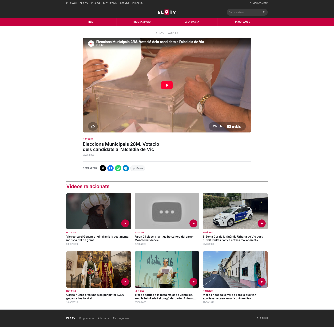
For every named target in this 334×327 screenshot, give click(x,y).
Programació (142, 21)
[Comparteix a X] (103, 168)
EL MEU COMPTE (258, 3)
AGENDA (124, 3)
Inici (91, 21)
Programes (242, 21)
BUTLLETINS (110, 3)
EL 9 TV (84, 3)
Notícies (173, 33)
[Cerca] (264, 12)
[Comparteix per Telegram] (126, 168)
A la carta (192, 21)
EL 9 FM (95, 3)
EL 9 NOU (71, 3)
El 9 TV (160, 33)
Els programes (121, 318)
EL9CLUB (137, 3)
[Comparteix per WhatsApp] (118, 168)
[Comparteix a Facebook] (110, 168)
